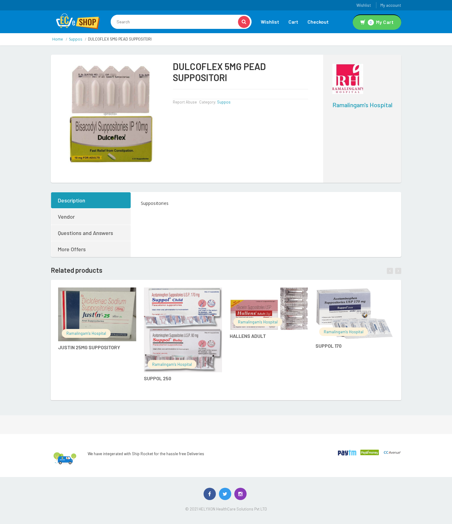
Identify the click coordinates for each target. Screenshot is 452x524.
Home (57, 39)
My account (390, 5)
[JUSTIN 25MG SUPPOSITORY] (97, 314)
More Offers (72, 249)
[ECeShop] (78, 20)
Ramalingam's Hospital (362, 104)
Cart (293, 22)
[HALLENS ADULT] (269, 308)
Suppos (75, 39)
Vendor (66, 216)
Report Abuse (185, 102)
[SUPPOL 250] (183, 329)
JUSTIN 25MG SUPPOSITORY (89, 347)
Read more (103, 295)
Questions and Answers (85, 232)
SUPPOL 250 (157, 378)
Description (71, 200)
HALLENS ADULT (248, 336)
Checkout (318, 22)
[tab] (91, 200)
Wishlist (363, 5)
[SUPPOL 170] (354, 313)
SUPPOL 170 (328, 346)
